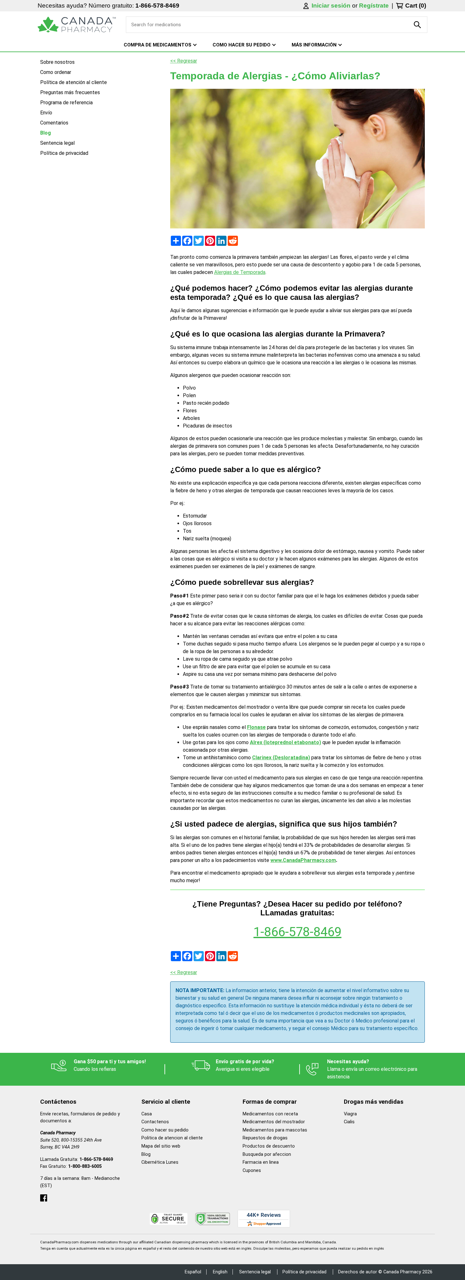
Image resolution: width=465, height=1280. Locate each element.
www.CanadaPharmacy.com (303, 860)
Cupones (252, 1170)
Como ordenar (55, 72)
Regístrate (374, 5)
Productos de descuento (269, 1146)
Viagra (350, 1114)
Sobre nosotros (57, 62)
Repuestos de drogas (265, 1138)
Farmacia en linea (261, 1162)
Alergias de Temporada (239, 272)
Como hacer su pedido (165, 1130)
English (220, 1272)
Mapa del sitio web (160, 1146)
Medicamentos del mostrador (274, 1122)
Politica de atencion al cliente (172, 1138)
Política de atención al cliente (73, 82)
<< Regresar (183, 61)
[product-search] (417, 24)
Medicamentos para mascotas (275, 1130)
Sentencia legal (57, 143)
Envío (46, 113)
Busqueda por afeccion (267, 1154)
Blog (45, 133)
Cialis (349, 1122)
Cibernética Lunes (159, 1162)
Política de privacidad (64, 153)
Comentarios (54, 123)
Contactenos (155, 1122)
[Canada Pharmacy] (77, 25)
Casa (146, 1114)
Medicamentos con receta (270, 1114)
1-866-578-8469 (157, 5)
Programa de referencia (66, 103)
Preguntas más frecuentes (70, 92)
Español (193, 1272)
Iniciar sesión (332, 5)
